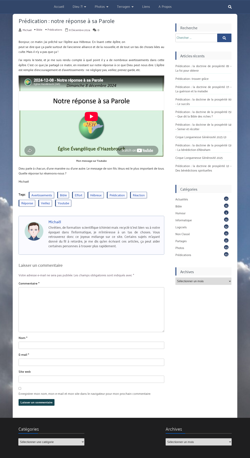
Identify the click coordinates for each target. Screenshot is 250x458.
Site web (25, 371)
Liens (146, 6)
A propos (165, 6)
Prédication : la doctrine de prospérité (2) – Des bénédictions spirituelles (203, 168)
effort (78, 195)
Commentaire (29, 283)
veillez (45, 203)
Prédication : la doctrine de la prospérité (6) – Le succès (203, 101)
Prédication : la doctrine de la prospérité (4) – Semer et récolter (203, 127)
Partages (181, 241)
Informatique (183, 220)
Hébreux (96, 195)
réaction (139, 195)
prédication (117, 195)
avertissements (41, 195)
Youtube (63, 203)
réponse (27, 203)
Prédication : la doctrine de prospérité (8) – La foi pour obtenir (203, 68)
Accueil (59, 6)
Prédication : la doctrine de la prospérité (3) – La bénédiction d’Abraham (203, 147)
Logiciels (181, 227)
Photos (100, 6)
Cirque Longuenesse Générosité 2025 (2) (200, 137)
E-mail (24, 354)
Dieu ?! (78, 6)
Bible (39, 29)
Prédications (54, 29)
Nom (23, 337)
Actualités (181, 199)
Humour (180, 213)
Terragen (123, 6)
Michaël (27, 30)
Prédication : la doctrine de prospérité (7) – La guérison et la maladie (203, 89)
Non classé (182, 234)
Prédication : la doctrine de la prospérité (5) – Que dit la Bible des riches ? (203, 114)
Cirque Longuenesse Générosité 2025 (199, 157)
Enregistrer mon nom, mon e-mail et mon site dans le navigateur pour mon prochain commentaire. (85, 393)
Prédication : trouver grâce (192, 78)
